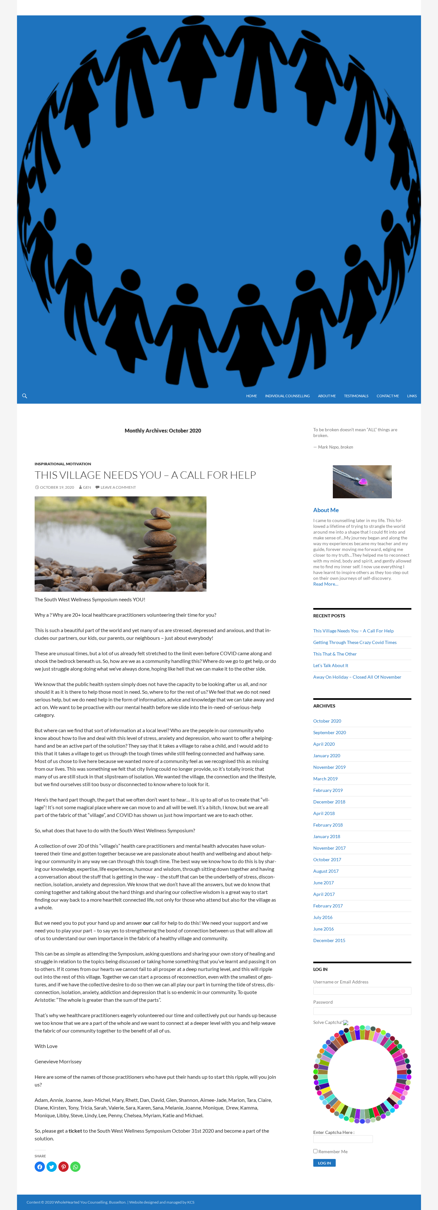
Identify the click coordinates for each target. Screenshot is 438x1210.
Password (323, 1002)
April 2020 (324, 744)
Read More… (325, 584)
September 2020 (329, 732)
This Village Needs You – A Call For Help (145, 474)
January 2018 (326, 836)
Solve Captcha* (328, 1022)
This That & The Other (335, 653)
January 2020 (326, 755)
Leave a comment (118, 487)
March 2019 (325, 778)
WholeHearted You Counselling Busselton (122, 7)
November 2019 (329, 767)
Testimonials (356, 396)
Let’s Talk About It (330, 665)
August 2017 (326, 871)
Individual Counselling (287, 396)
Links (412, 396)
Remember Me (333, 1151)
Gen (87, 487)
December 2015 (329, 940)
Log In (324, 1163)
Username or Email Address (340, 981)
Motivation (78, 463)
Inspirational (49, 463)
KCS (190, 1202)
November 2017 (329, 848)
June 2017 (323, 882)
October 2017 (327, 859)
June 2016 (323, 928)
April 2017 (324, 894)
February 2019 (328, 790)
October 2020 (327, 721)
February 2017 (328, 905)
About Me (327, 396)
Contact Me (388, 396)
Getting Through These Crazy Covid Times (355, 642)
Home (251, 396)
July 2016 (323, 917)
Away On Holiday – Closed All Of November (357, 677)
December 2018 (329, 801)
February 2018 (328, 825)
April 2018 (324, 813)
